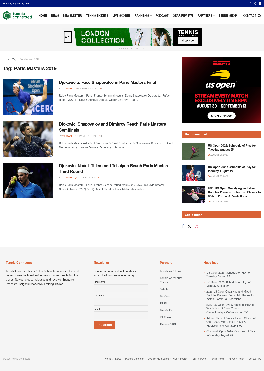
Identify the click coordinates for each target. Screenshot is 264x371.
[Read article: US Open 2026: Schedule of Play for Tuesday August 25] (193, 151)
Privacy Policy (236, 358)
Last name (99, 295)
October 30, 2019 (86, 177)
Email (97, 309)
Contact (249, 15)
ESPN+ (164, 303)
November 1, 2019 (86, 135)
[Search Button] (259, 15)
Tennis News (217, 358)
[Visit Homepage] (17, 15)
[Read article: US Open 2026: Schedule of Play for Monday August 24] (193, 173)
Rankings (142, 15)
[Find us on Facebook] (250, 3)
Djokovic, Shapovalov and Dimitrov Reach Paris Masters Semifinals (112, 127)
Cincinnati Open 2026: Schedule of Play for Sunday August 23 (230, 333)
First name (99, 281)
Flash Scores (180, 358)
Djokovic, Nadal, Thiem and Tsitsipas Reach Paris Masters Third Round (114, 168)
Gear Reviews (183, 15)
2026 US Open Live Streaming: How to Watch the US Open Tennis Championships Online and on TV (230, 308)
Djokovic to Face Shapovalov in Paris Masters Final (107, 82)
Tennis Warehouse (171, 271)
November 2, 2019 (86, 88)
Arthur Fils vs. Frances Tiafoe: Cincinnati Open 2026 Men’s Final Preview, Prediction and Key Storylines (231, 321)
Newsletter (72, 15)
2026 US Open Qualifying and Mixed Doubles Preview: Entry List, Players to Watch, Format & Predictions (234, 192)
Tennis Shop (228, 15)
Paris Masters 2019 (29, 59)
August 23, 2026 (219, 176)
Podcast (162, 15)
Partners (205, 15)
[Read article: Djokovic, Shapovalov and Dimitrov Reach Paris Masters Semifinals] (28, 139)
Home (43, 15)
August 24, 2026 (219, 154)
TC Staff (67, 88)
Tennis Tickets (97, 15)
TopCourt (165, 296)
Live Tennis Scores (158, 358)
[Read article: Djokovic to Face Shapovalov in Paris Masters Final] (28, 97)
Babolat (164, 289)
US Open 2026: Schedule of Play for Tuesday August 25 (232, 147)
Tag (14, 59)
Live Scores (121, 15)
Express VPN (168, 324)
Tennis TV (166, 310)
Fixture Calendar (134, 358)
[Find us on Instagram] (260, 3)
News (55, 15)
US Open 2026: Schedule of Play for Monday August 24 (232, 169)
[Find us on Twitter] (254, 3)
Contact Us (255, 358)
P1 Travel (165, 317)
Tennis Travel (199, 358)
